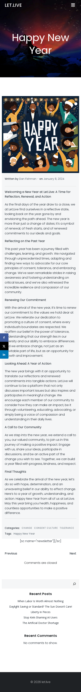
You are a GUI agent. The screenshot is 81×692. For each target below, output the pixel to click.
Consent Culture (46, 528)
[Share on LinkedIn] (4, 354)
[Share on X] (4, 346)
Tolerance (67, 528)
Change (27, 528)
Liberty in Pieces (40, 612)
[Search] (74, 584)
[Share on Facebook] (4, 337)
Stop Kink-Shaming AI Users (40, 617)
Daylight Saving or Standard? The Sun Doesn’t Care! (40, 606)
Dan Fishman (27, 179)
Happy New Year (24, 534)
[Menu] (73, 5)
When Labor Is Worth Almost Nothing (40, 601)
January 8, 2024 (54, 179)
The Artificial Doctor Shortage (40, 623)
